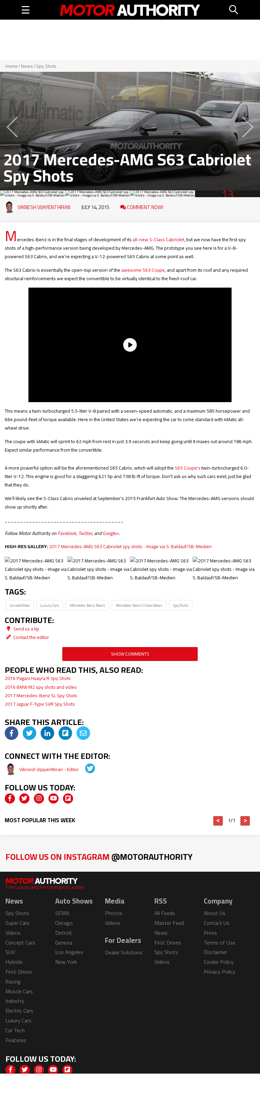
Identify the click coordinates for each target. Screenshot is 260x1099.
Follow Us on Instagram (99, 857)
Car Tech (15, 1030)
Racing (13, 981)
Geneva (63, 942)
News (27, 66)
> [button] (245, 821)
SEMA (62, 913)
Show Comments (130, 653)
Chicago (64, 923)
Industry (14, 1001)
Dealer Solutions (124, 952)
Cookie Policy (219, 962)
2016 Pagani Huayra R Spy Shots (38, 678)
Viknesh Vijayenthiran (44, 207)
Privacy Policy (219, 972)
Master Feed (169, 923)
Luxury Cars (49, 605)
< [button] (218, 821)
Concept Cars (20, 942)
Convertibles (19, 605)
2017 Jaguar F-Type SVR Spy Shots (40, 704)
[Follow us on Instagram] (39, 798)
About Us (214, 913)
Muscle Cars (19, 991)
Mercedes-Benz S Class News (139, 605)
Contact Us (217, 923)
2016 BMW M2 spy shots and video (41, 687)
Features (15, 1040)
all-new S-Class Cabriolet (158, 239)
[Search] (234, 10)
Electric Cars (19, 1010)
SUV (10, 952)
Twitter (85, 533)
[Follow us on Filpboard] (68, 798)
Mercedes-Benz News (87, 605)
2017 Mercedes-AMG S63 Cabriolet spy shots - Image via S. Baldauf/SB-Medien (130, 546)
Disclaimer (215, 952)
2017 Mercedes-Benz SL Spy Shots (41, 695)
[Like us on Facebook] (10, 798)
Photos (113, 913)
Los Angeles (69, 952)
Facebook (67, 533)
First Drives (18, 972)
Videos (13, 933)
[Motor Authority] (130, 10)
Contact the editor (30, 637)
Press (210, 933)
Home (11, 66)
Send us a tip (25, 628)
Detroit (63, 933)
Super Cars (17, 923)
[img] (11, 733)
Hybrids (14, 962)
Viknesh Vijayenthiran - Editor (49, 769)
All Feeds (164, 913)
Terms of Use (219, 942)
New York (66, 962)
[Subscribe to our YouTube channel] (53, 798)
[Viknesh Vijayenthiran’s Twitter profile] (85, 769)
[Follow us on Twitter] (24, 798)
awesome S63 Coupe (143, 270)
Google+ (111, 533)
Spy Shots (46, 66)
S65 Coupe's (187, 467)
